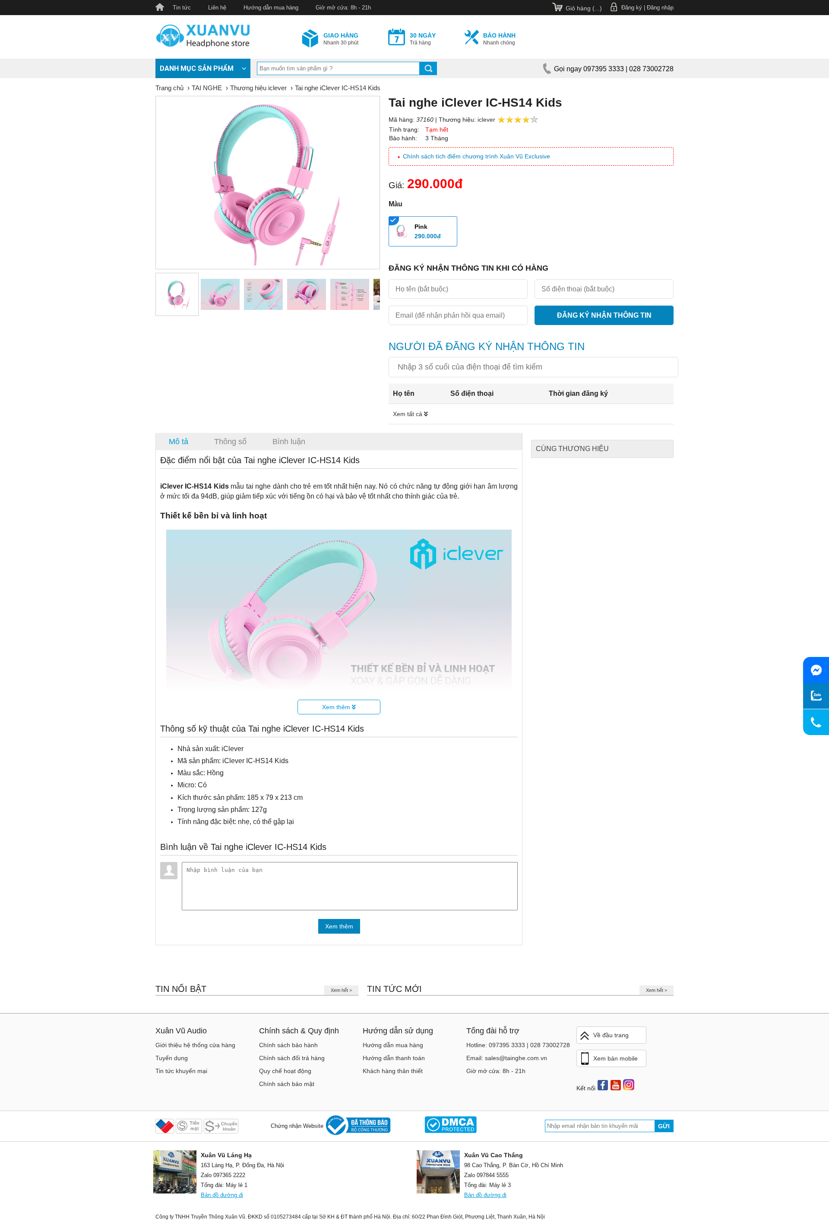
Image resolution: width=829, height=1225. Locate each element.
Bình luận (288, 441)
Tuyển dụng (171, 1058)
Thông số (230, 441)
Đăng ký (631, 7)
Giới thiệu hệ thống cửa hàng (195, 1045)
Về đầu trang (611, 1035)
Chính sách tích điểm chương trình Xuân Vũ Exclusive (476, 156)
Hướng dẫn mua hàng (271, 7)
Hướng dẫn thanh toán (394, 1058)
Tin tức (182, 7)
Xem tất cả (408, 413)
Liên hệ (217, 7)
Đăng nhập (660, 7)
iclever (486, 119)
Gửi (664, 1126)
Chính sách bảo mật (286, 1083)
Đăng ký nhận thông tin (604, 315)
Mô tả (178, 441)
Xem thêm (337, 707)
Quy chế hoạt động (285, 1070)
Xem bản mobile (615, 1058)
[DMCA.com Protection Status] (450, 1126)
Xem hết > (341, 990)
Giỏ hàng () (584, 8)
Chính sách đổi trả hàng (292, 1058)
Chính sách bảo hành (288, 1045)
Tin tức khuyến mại (181, 1070)
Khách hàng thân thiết (393, 1070)
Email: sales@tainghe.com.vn (506, 1058)
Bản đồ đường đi (222, 1195)
